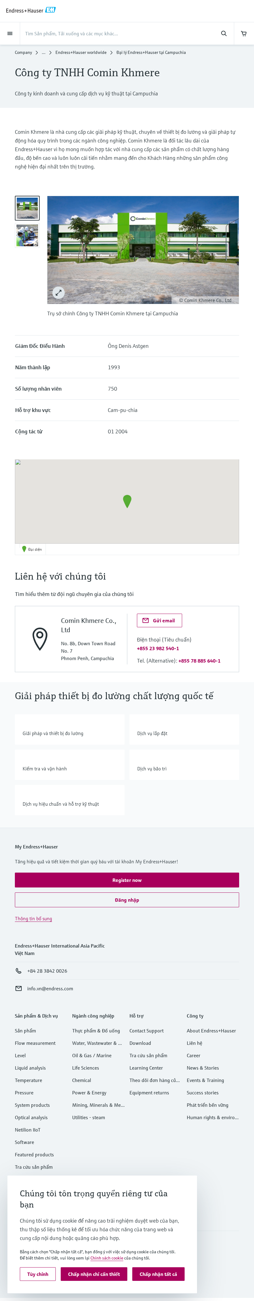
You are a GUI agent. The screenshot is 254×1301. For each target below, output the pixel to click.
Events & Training (205, 1080)
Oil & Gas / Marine (92, 1055)
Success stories (203, 1092)
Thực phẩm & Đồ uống (96, 1030)
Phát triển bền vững (207, 1105)
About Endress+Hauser (211, 1030)
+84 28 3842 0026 (47, 971)
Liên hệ (194, 1043)
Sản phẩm (25, 1030)
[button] (127, 501)
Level (20, 1055)
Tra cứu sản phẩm (34, 1167)
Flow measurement (35, 1043)
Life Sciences (85, 1068)
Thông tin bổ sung (33, 918)
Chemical (81, 1080)
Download (140, 1043)
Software (24, 1142)
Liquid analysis (30, 1068)
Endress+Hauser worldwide (81, 52)
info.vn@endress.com (50, 988)
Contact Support (146, 1030)
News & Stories (203, 1068)
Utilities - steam (88, 1117)
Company (23, 52)
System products (32, 1105)
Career (193, 1055)
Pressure (24, 1092)
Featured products (34, 1154)
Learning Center (146, 1068)
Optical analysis (31, 1117)
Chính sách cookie (106, 1258)
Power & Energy (89, 1092)
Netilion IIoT (28, 1130)
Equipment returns (149, 1092)
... (44, 52)
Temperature (28, 1080)
